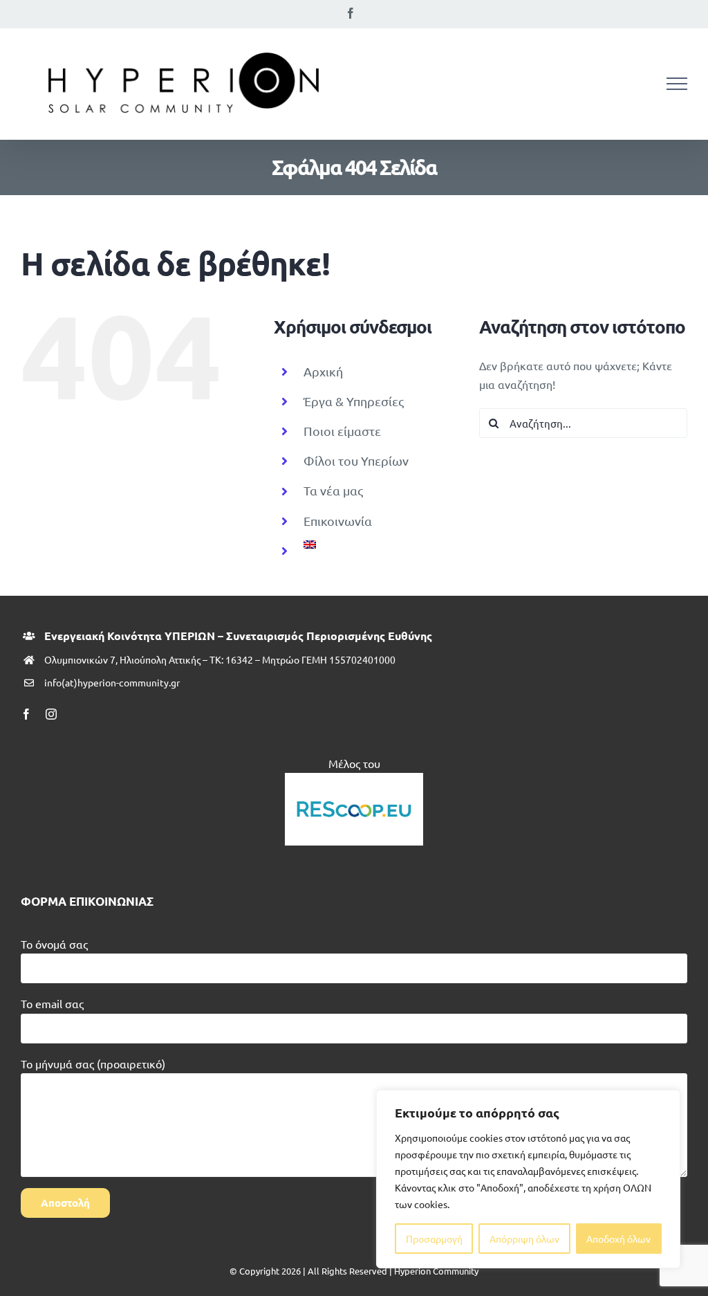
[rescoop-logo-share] (354, 778)
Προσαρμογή (434, 1238)
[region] (528, 1179)
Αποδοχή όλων (618, 1238)
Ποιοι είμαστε (342, 430)
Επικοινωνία (338, 520)
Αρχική (323, 371)
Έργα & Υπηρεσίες (354, 401)
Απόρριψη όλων (524, 1238)
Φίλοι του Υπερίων (356, 460)
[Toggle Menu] (677, 83)
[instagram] (51, 714)
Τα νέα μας (333, 490)
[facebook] (26, 714)
